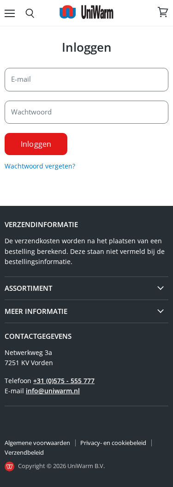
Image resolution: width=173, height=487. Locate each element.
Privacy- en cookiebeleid (113, 443)
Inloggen (36, 144)
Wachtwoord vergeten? (40, 166)
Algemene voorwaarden (37, 443)
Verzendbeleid (24, 452)
